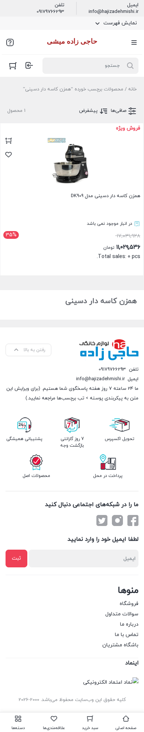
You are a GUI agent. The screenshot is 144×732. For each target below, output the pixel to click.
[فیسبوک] (132, 520)
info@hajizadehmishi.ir (113, 11)
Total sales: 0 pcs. (73, 198)
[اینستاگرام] (117, 520)
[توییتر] (101, 520)
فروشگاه (129, 603)
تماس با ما (126, 634)
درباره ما (129, 624)
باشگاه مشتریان (120, 645)
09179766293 (50, 11)
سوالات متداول (121, 614)
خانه (132, 89)
